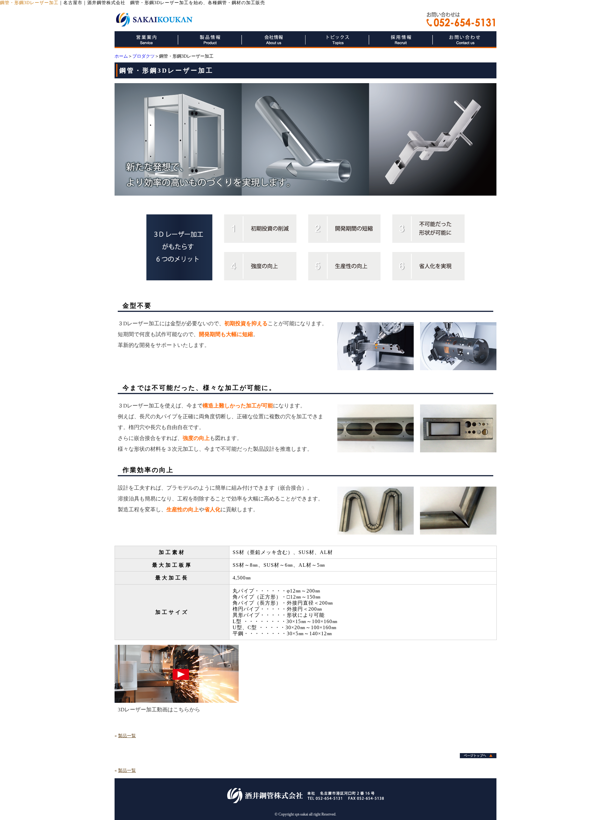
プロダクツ (143, 56)
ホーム (121, 56)
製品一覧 (127, 735)
